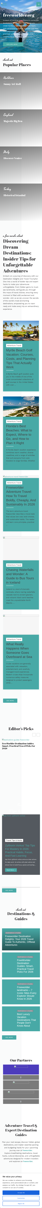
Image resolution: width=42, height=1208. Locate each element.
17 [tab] (35, 886)
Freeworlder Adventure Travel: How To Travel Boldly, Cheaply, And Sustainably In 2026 (21, 496)
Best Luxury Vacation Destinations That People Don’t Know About (26, 1020)
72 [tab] (31, 895)
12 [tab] (25, 886)
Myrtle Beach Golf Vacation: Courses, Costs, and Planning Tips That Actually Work (20, 358)
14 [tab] (29, 886)
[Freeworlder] (6, 4)
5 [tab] (11, 886)
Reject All (21, 1203)
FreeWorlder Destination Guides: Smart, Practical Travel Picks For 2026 (18, 746)
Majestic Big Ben (13, 121)
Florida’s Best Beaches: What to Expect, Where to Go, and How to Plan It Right (19, 434)
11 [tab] (23, 886)
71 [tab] (29, 895)
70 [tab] (27, 895)
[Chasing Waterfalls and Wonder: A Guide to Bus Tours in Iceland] (21, 548)
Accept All (21, 1192)
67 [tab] (21, 895)
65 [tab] (17, 895)
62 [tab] (11, 895)
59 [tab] (5, 895)
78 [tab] (19, 898)
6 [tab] (13, 886)
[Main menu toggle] (38, 4)
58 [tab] (3, 895)
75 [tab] (37, 895)
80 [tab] (23, 898)
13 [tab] (27, 886)
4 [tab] (9, 886)
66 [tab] (19, 895)
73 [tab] (33, 895)
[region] (21, 1190)
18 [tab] (37, 886)
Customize (21, 1198)
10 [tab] (21, 886)
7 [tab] (15, 886)
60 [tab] (7, 895)
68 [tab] (23, 895)
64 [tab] (15, 895)
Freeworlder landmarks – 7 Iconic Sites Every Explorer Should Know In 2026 (26, 993)
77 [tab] (17, 898)
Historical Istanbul (14, 195)
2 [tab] (5, 886)
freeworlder (28, 1161)
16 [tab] (33, 886)
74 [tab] (35, 895)
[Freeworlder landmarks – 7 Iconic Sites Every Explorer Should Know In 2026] (8, 991)
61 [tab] (9, 895)
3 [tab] (7, 886)
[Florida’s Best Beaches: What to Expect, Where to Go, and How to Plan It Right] (21, 406)
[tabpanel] (21, 844)
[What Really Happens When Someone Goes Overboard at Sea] (21, 624)
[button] (38, 734)
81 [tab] (25, 898)
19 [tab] (39, 886)
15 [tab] (31, 886)
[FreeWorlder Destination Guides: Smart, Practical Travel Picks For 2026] (8, 964)
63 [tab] (13, 895)
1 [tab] (3, 886)
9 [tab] (19, 886)
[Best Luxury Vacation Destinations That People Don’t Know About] (8, 1018)
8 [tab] (17, 886)
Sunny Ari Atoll (12, 84)
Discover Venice (13, 158)
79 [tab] (21, 898)
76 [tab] (39, 895)
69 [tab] (25, 895)
